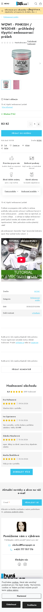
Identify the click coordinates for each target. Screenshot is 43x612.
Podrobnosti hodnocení (32, 42)
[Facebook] (19, 564)
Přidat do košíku (21, 133)
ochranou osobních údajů (13, 512)
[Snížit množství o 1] (31, 124)
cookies (15, 582)
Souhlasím (31, 605)
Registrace (31, 3)
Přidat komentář (21, 369)
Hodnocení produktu (29, 191)
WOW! (39, 140)
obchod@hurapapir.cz (23, 545)
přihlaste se (20, 342)
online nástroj (12, 590)
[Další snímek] (40, 63)
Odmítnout (11, 604)
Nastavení (21, 596)
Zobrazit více (21, 472)
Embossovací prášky (35, 299)
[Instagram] (25, 564)
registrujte (34, 342)
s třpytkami (36, 313)
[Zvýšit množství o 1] (38, 124)
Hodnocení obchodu (21, 385)
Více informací (7, 107)
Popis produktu (10, 191)
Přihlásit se (32, 502)
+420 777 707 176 (23, 549)
